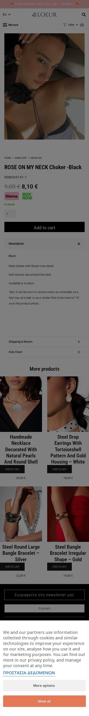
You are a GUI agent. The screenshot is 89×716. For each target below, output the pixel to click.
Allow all (44, 701)
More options (44, 685)
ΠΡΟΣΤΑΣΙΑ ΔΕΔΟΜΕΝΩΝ (29, 673)
